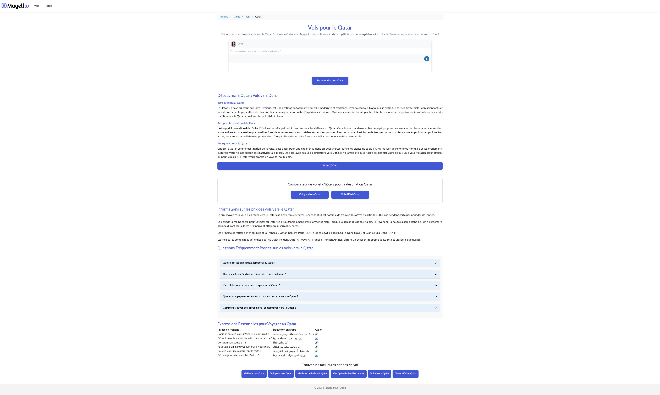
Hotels (48, 6)
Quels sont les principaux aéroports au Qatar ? (250, 263)
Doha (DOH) (330, 165)
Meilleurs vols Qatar (254, 374)
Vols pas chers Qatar (309, 194)
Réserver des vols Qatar (330, 80)
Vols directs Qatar (379, 374)
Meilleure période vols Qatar (312, 374)
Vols (36, 6)
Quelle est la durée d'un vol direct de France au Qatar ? (254, 274)
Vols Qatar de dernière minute (348, 374)
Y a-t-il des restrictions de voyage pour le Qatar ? (251, 285)
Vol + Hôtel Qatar (350, 194)
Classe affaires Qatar (405, 374)
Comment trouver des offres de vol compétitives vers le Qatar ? (259, 308)
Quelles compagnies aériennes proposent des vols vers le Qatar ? (260, 296)
